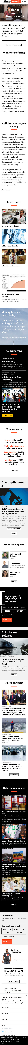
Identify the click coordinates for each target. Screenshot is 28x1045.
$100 (16, 608)
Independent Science (10, 226)
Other (20, 611)
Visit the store (20, 960)
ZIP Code (4, 1019)
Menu (24, 1)
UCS (15, 918)
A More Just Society (10, 246)
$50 (10, 608)
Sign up (7, 1035)
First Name (5, 1007)
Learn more (14, 470)
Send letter (7, 415)
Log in (3, 1035)
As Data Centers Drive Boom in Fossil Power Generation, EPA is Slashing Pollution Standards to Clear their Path (14, 712)
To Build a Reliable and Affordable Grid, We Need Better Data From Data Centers (12, 767)
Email (3, 1025)
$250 (23, 608)
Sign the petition (14, 528)
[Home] (6, 2)
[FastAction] (6, 1032)
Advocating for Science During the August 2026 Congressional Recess (14, 866)
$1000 (7, 611)
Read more (14, 774)
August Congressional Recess (13, 841)
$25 (4, 608)
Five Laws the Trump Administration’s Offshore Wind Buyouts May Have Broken (12, 739)
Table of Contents (14, 45)
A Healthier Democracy (11, 266)
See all (14, 533)
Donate (15, 2)
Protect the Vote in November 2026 (14, 813)
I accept (24, 1037)
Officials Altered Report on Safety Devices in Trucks (13, 661)
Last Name (5, 1013)
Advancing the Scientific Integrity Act (11, 895)
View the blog (13, 981)
